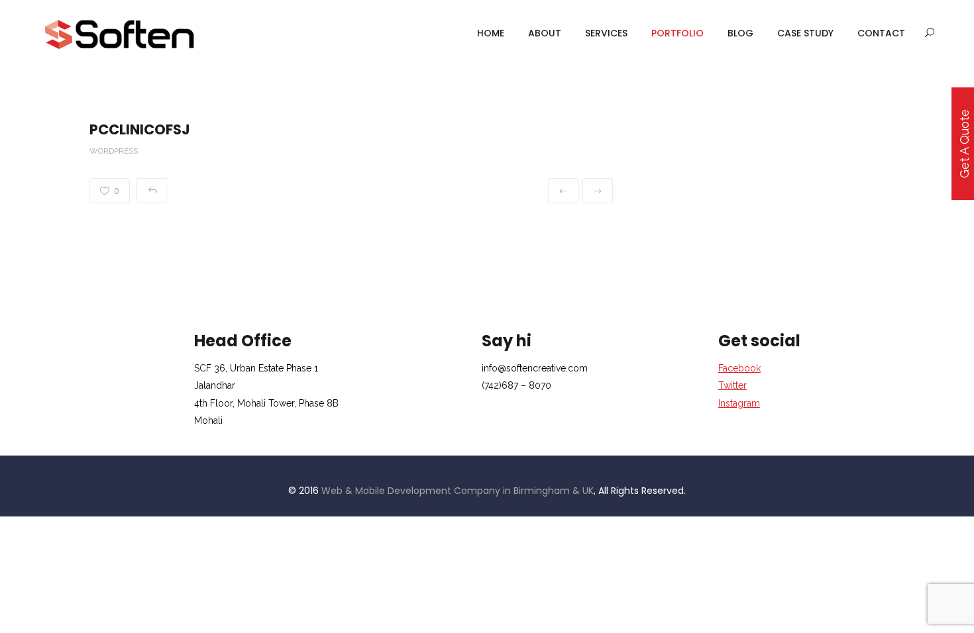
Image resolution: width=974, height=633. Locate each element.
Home (490, 33)
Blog (740, 33)
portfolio (677, 33)
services (606, 33)
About (544, 33)
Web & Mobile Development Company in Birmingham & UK (457, 490)
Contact (881, 33)
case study (805, 33)
